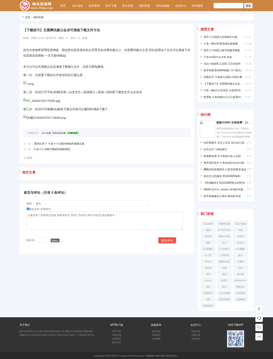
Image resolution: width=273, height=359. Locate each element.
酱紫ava (240, 286)
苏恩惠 (208, 267)
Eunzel (208, 280)
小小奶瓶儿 (224, 248)
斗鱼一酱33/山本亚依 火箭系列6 (222, 90)
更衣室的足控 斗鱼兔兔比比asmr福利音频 (228, 162)
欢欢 (208, 286)
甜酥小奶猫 (224, 236)
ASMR (240, 236)
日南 (240, 267)
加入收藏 (46, 132)
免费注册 (116, 334)
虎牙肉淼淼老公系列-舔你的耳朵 (222, 196)
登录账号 (45, 209)
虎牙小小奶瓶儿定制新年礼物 (220, 37)
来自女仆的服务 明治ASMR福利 (222, 176)
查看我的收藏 (59, 132)
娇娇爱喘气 (208, 305)
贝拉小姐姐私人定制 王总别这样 (222, 63)
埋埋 (208, 274)
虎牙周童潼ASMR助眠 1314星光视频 (225, 70)
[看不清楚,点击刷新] (55, 240)
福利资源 (144, 5)
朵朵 (224, 286)
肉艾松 (240, 242)
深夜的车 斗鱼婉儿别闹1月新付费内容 (225, 77)
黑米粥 (208, 236)
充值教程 (156, 334)
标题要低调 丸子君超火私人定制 (222, 156)
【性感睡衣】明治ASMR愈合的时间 (224, 182)
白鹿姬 (240, 261)
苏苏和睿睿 (224, 299)
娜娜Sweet (224, 261)
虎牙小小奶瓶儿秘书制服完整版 (222, 50)
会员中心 (180, 5)
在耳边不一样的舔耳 (215, 149)
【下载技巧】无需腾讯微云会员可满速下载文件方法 (233, 83)
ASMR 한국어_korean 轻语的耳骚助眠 (226, 189)
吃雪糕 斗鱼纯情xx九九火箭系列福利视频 (227, 97)
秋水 (224, 242)
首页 (63, 5)
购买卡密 (116, 342)
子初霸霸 (224, 255)
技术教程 (94, 5)
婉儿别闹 (208, 223)
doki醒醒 (240, 248)
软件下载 (111, 5)
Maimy (208, 261)
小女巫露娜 (224, 292)
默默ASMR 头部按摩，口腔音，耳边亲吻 (234, 122)
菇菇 (208, 229)
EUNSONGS (224, 229)
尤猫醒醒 (240, 299)
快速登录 (116, 338)
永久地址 (77, 5)
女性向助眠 (163, 5)
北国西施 (240, 292)
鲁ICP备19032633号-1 (167, 355)
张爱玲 (224, 280)
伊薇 (224, 267)
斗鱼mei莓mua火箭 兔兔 (218, 57)
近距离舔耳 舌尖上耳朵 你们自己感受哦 (226, 142)
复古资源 (127, 5)
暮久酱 (240, 274)
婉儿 (240, 255)
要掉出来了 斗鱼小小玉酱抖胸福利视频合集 (59, 143)
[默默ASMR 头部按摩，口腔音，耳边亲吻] (207, 129)
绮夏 (240, 229)
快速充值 (195, 331)
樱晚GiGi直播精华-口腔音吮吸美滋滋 (225, 169)
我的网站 (151, 355)
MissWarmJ (240, 280)
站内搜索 (197, 5)
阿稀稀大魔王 (224, 224)
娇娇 (224, 274)
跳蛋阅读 (208, 292)
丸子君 (208, 255)
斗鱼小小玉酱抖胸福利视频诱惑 (52, 149)
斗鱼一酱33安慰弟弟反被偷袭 (221, 43)
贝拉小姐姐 (240, 223)
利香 (208, 299)
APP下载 (116, 331)
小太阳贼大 (208, 248)
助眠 (208, 242)
